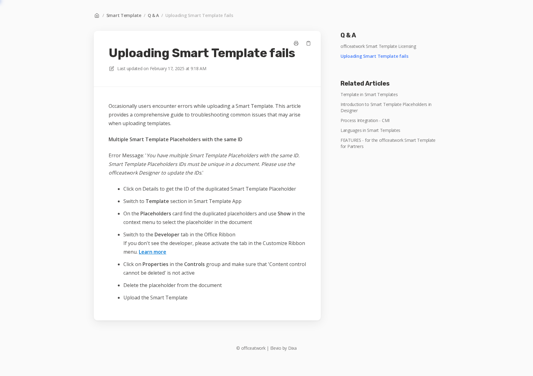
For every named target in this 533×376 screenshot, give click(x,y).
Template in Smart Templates (369, 94)
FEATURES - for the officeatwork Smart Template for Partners (388, 143)
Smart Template (123, 15)
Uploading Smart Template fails (199, 15)
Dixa (292, 348)
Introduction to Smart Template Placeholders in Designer (386, 107)
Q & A (153, 15)
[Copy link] (308, 43)
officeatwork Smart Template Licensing (378, 46)
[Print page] (296, 43)
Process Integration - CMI (365, 120)
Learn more (152, 251)
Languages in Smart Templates (370, 130)
